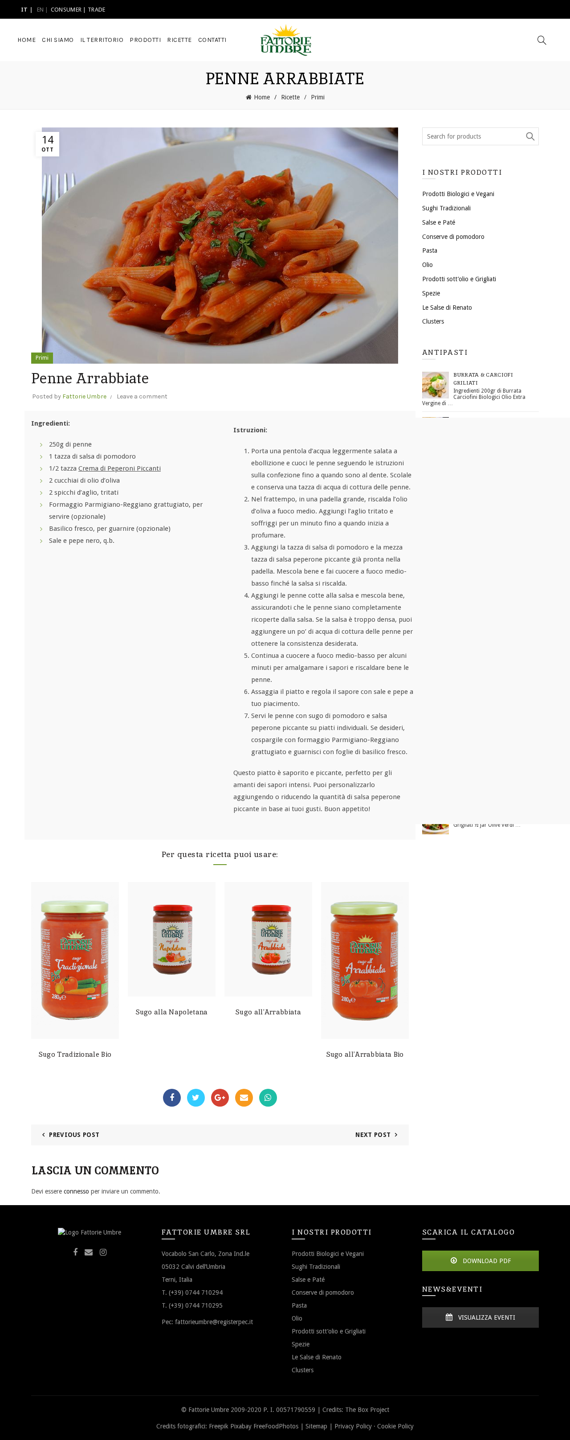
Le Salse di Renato (447, 307)
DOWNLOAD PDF (486, 1260)
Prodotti (145, 40)
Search (530, 136)
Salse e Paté (438, 222)
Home (26, 40)
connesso (76, 1191)
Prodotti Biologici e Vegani (458, 193)
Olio (427, 264)
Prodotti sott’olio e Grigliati (459, 279)
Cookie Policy (395, 1426)
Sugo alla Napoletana (172, 1012)
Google (220, 1098)
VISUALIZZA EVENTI (485, 1317)
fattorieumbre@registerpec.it (214, 1321)
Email (244, 1098)
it (24, 9)
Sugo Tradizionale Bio (75, 1054)
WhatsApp (268, 1098)
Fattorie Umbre (84, 396)
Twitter (196, 1098)
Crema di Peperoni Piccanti (119, 468)
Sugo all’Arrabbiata (268, 1012)
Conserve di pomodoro (453, 236)
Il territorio (102, 40)
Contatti (212, 40)
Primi (318, 97)
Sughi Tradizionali (446, 208)
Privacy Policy (353, 1426)
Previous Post (74, 1134)
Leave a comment (142, 396)
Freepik (218, 1426)
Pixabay (241, 1426)
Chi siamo (58, 40)
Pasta (429, 250)
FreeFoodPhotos (275, 1426)
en (40, 9)
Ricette (179, 40)
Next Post (373, 1134)
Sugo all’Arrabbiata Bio (365, 1054)
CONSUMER (66, 9)
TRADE (97, 9)
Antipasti (445, 352)
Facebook (172, 1098)
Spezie (431, 293)
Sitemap (316, 1426)
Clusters (433, 321)
